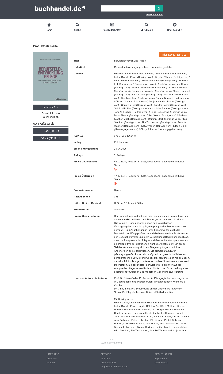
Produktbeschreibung (87, 216)
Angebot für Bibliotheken (114, 366)
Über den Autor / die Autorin (90, 278)
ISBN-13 (78, 135)
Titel (76, 60)
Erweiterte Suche (154, 14)
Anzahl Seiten (82, 196)
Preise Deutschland (85, 161)
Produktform (81, 209)
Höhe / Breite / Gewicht (87, 203)
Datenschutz (161, 362)
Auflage (78, 155)
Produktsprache (83, 190)
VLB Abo (105, 358)
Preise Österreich (84, 175)
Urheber (78, 73)
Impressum (161, 358)
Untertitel (79, 67)
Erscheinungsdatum (86, 148)
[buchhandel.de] (60, 9)
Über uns (52, 358)
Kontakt (51, 362)
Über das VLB (108, 362)
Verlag (77, 142)
